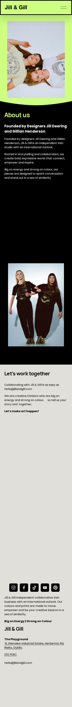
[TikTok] (34, 587)
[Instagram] (13, 587)
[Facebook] (24, 587)
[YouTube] (45, 587)
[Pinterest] (55, 587)
